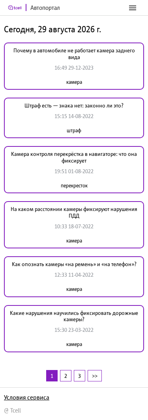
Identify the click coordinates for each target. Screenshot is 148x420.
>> (94, 375)
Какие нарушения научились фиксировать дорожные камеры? (74, 316)
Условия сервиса (26, 397)
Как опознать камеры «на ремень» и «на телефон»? (74, 264)
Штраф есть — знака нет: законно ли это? (74, 105)
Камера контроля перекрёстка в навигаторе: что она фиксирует (74, 157)
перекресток (74, 186)
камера (74, 82)
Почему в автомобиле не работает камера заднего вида (74, 53)
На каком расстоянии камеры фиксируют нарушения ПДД (74, 212)
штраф (74, 130)
